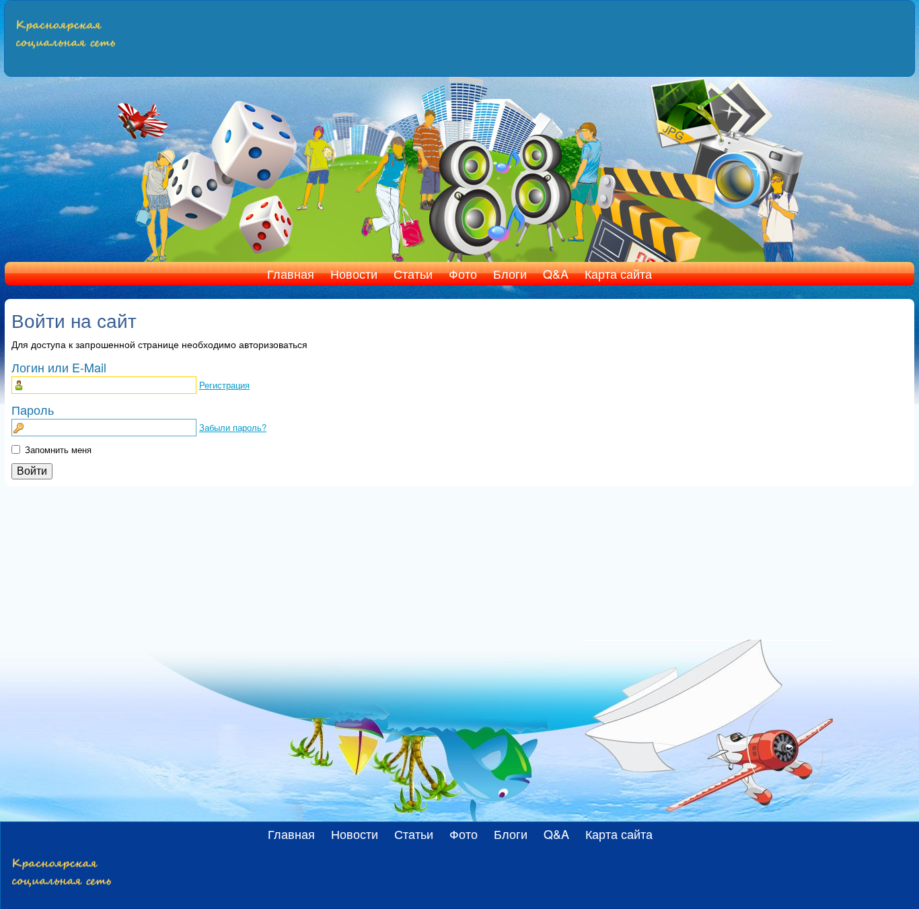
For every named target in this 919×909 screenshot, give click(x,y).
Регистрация (224, 384)
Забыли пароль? (232, 427)
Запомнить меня (58, 449)
